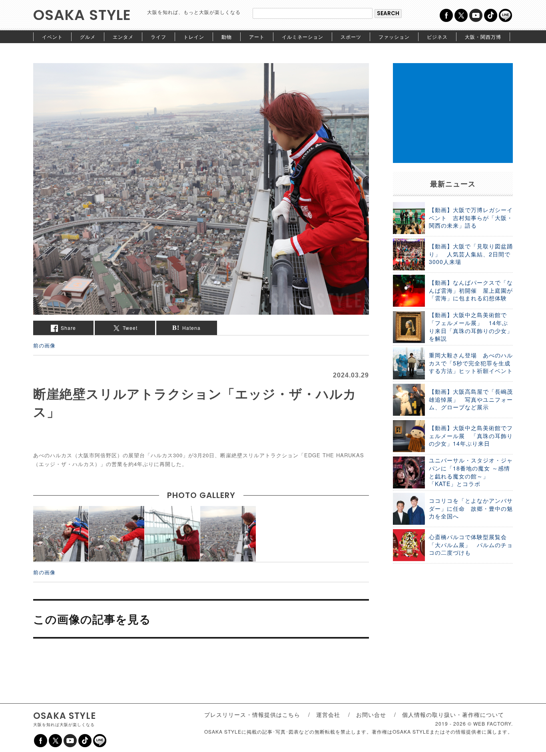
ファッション (394, 36)
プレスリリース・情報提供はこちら (252, 714)
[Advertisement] (453, 113)
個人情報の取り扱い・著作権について (453, 714)
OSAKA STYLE (82, 15)
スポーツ (351, 36)
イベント (52, 36)
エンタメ (123, 36)
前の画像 (44, 345)
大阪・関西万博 (483, 36)
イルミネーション (302, 36)
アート (257, 36)
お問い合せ (371, 714)
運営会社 (328, 714)
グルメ (88, 36)
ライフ (158, 36)
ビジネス (437, 36)
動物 (226, 36)
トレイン (193, 36)
